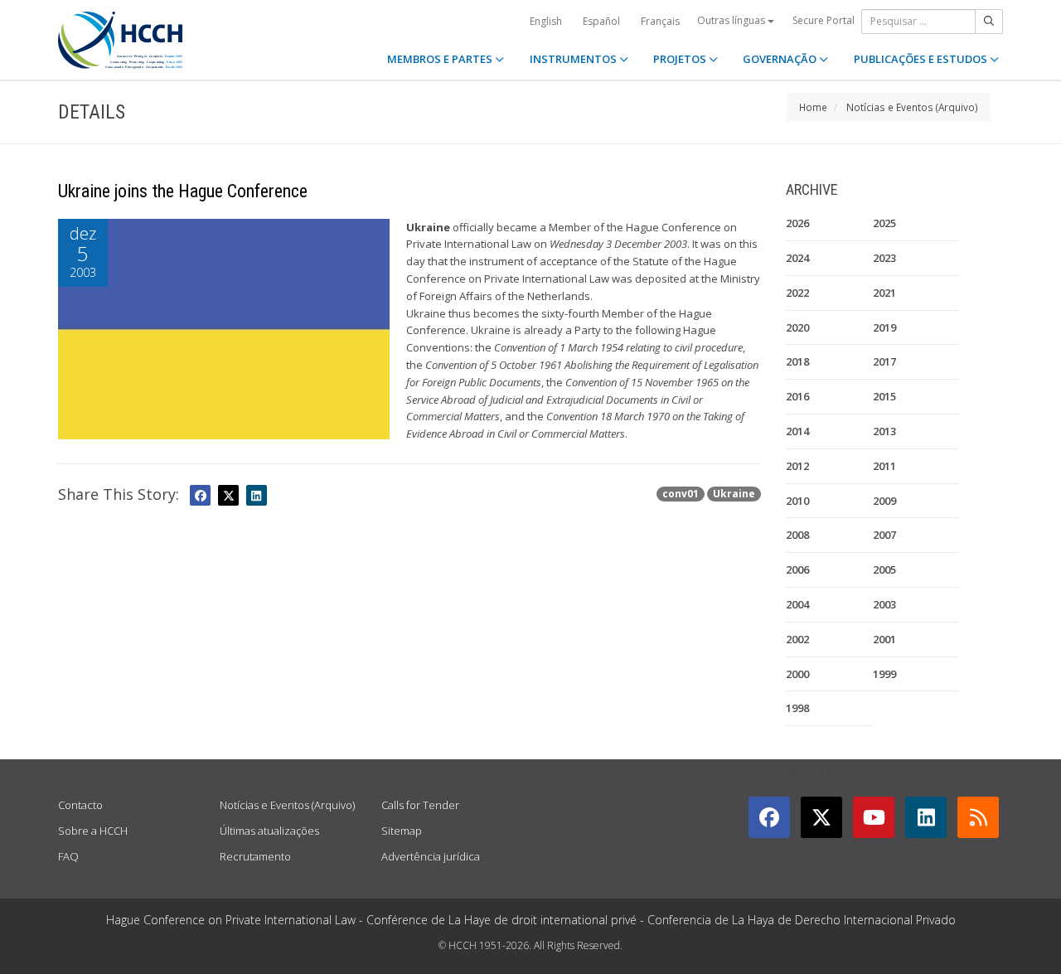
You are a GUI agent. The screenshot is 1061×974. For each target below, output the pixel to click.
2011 (884, 465)
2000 (797, 673)
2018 (797, 361)
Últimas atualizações (269, 830)
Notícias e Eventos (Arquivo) (912, 107)
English (546, 21)
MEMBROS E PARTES (441, 58)
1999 (884, 673)
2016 (797, 396)
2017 (884, 361)
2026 (797, 223)
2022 (797, 292)
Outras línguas (732, 20)
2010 (797, 500)
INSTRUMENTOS (574, 58)
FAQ (68, 856)
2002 (797, 639)
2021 (884, 292)
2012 (797, 465)
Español (601, 21)
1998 (797, 707)
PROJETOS (681, 58)
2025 (884, 223)
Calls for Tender (420, 804)
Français (660, 21)
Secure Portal (823, 20)
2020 (797, 327)
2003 (884, 604)
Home (813, 107)
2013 (884, 431)
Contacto (80, 804)
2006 (797, 569)
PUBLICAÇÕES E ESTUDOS (922, 58)
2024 (797, 257)
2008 (797, 534)
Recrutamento (255, 856)
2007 (884, 534)
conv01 (680, 494)
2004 (797, 604)
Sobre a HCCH (93, 830)
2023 (884, 257)
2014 (797, 431)
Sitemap (401, 830)
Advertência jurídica (430, 856)
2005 (884, 569)
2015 (884, 396)
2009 (884, 500)
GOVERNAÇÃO (781, 58)
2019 (884, 327)
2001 (884, 639)
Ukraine (734, 494)
